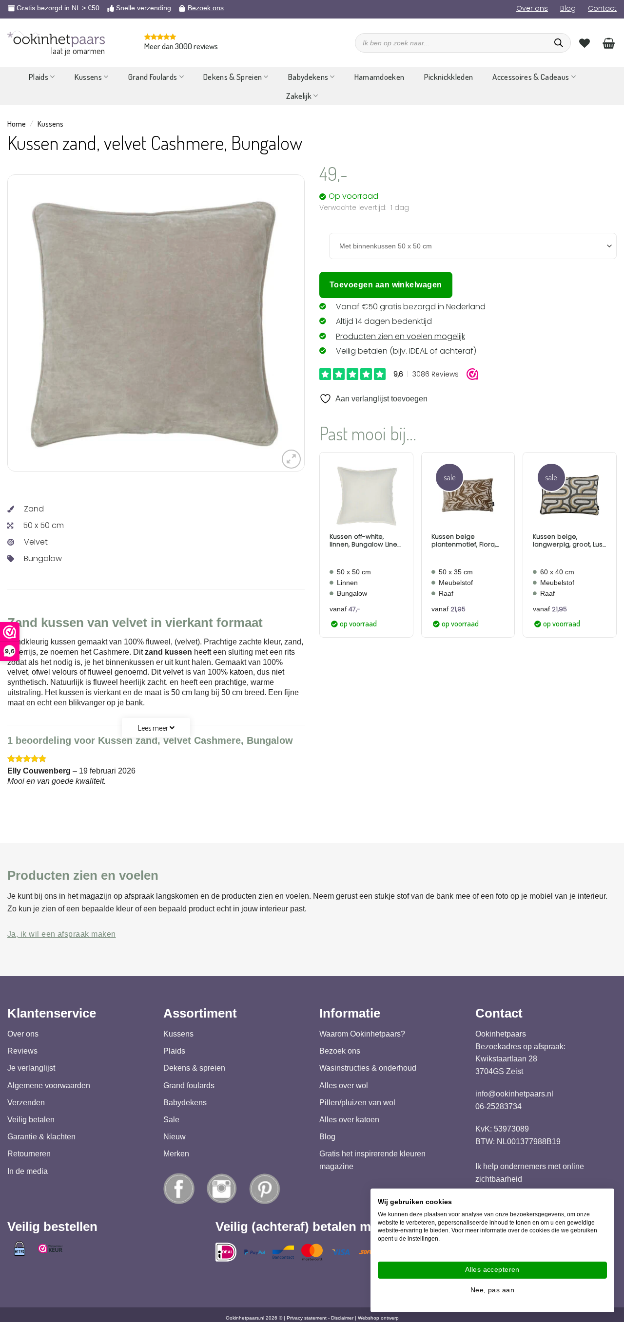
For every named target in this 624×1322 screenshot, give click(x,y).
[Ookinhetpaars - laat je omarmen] (56, 39)
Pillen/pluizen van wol (357, 1102)
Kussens (88, 77)
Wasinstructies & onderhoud (367, 1068)
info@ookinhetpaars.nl (514, 1094)
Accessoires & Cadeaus (530, 77)
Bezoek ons (206, 8)
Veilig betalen (31, 1119)
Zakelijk (299, 96)
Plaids (38, 77)
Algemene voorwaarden (48, 1085)
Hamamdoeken (379, 77)
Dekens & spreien (194, 1068)
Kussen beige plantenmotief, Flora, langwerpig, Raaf (463, 540)
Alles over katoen (349, 1119)
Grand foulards (188, 1085)
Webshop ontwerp (378, 1318)
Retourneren (29, 1154)
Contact (602, 8)
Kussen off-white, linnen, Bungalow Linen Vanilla (365, 540)
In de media (27, 1171)
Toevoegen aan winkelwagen (386, 285)
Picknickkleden (448, 77)
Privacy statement (307, 1318)
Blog (568, 8)
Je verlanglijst (31, 1068)
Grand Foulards (152, 77)
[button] (291, 459)
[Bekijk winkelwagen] (609, 43)
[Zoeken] (558, 43)
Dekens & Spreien (232, 77)
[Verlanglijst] (584, 43)
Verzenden (26, 1102)
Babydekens (308, 77)
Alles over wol (343, 1085)
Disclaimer (342, 1318)
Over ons (532, 8)
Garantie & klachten (41, 1137)
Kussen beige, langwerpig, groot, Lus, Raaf (568, 540)
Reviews (22, 1051)
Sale (171, 1119)
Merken (176, 1154)
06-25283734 (498, 1106)
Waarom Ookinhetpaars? (362, 1034)
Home (16, 124)
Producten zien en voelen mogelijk (400, 336)
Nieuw (174, 1137)
